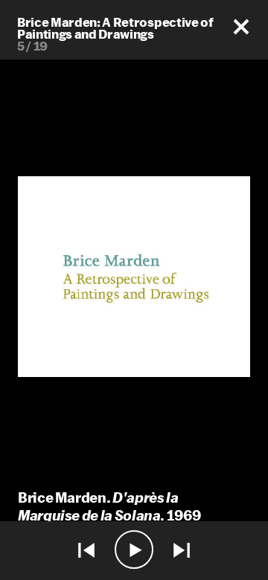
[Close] (241, 27)
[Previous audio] (86, 550)
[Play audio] (134, 550)
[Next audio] (182, 550)
